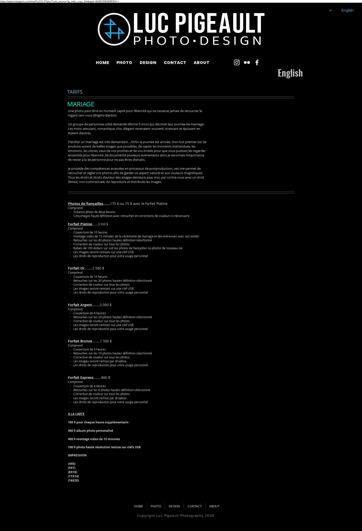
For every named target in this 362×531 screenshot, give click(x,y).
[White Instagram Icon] (237, 62)
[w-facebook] (257, 62)
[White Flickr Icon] (247, 62)
